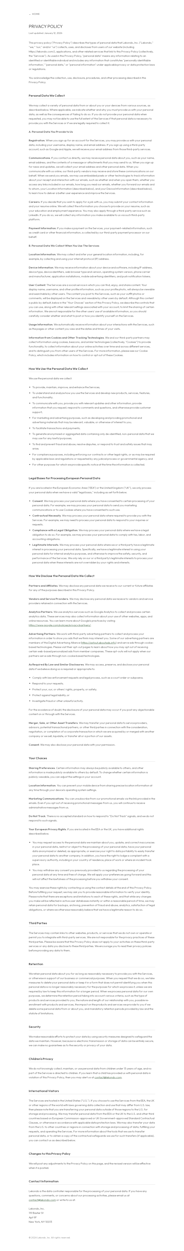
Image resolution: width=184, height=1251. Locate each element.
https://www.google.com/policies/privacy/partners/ (60, 625)
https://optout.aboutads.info (99, 642)
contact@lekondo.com (108, 1077)
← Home (34, 13)
